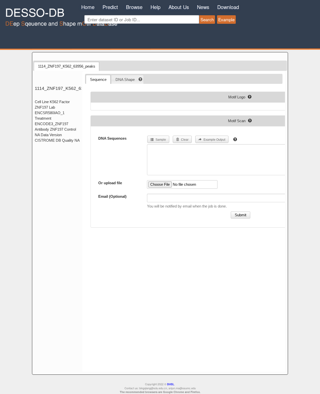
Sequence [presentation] (98, 79)
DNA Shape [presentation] (125, 79)
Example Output (214, 139)
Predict (110, 7)
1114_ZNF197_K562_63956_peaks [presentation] (66, 66)
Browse (134, 7)
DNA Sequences (112, 138)
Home (87, 7)
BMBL (170, 384)
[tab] (66, 66)
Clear (184, 139)
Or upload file (110, 183)
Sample (160, 139)
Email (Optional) (112, 196)
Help (155, 7)
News (203, 7)
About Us (178, 7)
